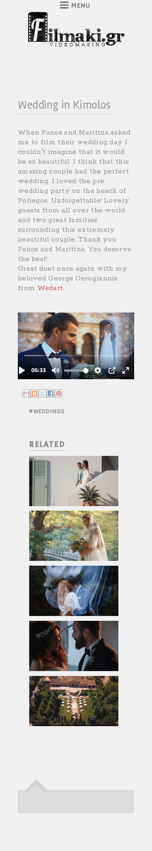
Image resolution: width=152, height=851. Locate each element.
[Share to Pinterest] (59, 393)
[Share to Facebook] (51, 393)
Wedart (50, 288)
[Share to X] (43, 393)
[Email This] (26, 393)
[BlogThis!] (34, 393)
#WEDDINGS (46, 412)
